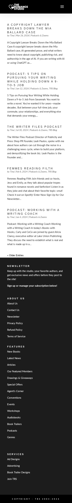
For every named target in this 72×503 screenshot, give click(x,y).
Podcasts (12, 431)
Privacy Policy (15, 323)
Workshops (13, 411)
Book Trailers (14, 424)
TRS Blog (53, 88)
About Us (12, 303)
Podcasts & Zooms (40, 35)
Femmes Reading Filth (30, 168)
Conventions (14, 398)
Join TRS (12, 479)
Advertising (13, 466)
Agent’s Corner (15, 391)
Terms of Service (16, 336)
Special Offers (15, 384)
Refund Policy (14, 330)
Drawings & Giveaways (20, 378)
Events (11, 404)
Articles (11, 365)
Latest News (14, 358)
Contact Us (13, 310)
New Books (13, 351)
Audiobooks (14, 417)
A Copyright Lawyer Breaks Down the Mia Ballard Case (29, 28)
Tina (12, 35)
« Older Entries (15, 255)
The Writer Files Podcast (34, 126)
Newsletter (13, 317)
